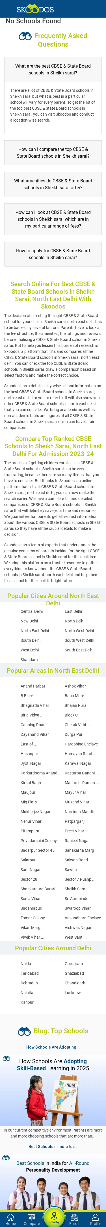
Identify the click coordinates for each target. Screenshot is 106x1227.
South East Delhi (79, 650)
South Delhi (30, 640)
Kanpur (27, 1002)
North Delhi (74, 621)
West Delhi (30, 650)
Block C (71, 715)
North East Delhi (35, 630)
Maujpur (28, 792)
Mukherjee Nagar (36, 811)
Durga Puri (74, 734)
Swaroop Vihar (78, 908)
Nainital (27, 992)
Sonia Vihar (31, 898)
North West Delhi (79, 630)
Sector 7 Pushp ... (80, 879)
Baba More (74, 695)
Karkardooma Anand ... (41, 773)
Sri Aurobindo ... (79, 898)
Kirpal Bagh (31, 782)
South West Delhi (79, 640)
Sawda (71, 869)
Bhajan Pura (75, 705)
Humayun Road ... (80, 753)
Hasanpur (29, 753)
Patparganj (75, 821)
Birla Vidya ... (32, 715)
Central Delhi (32, 611)
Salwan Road (76, 860)
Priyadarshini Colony (39, 840)
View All (53, 1151)
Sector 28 (29, 879)
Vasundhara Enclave (83, 918)
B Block (27, 695)
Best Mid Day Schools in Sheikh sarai (48, 1199)
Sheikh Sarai (75, 889)
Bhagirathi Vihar (35, 705)
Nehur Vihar (31, 821)
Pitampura (30, 831)
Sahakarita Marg (79, 850)
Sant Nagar (31, 869)
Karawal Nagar (78, 763)
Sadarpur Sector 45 (38, 850)
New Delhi (29, 621)
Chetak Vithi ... (77, 724)
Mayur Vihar (75, 792)
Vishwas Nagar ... (80, 927)
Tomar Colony (33, 918)
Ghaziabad (74, 973)
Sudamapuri (31, 908)
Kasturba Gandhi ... (82, 773)
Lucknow (73, 992)
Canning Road (33, 724)
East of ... (29, 744)
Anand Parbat (33, 686)
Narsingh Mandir (79, 811)
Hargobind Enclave (81, 744)
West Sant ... (76, 937)
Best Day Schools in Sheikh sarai (32, 1178)
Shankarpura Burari (38, 889)
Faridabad (30, 973)
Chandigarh (75, 983)
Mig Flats (29, 802)
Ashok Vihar (75, 686)
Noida (26, 963)
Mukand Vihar (77, 802)
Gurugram (74, 963)
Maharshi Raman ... (82, 782)
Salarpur (28, 860)
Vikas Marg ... (33, 927)
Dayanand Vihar (35, 734)
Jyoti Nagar (31, 763)
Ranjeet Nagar (77, 840)
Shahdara (29, 659)
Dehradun (29, 983)
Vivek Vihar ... (32, 937)
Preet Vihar (74, 831)
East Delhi (73, 611)
